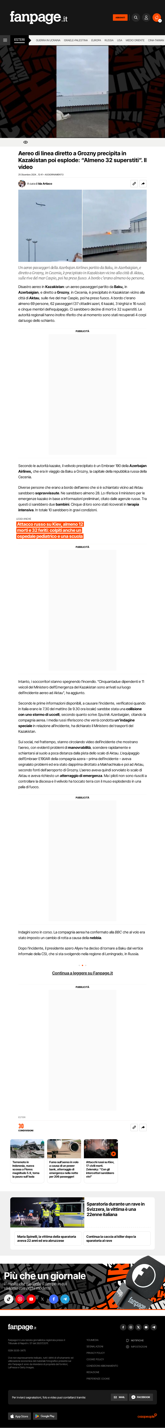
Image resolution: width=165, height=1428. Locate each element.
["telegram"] (65, 1299)
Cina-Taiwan (156, 40)
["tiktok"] (8, 1299)
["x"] (42, 1299)
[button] (143, 183)
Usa (119, 40)
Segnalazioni (95, 1346)
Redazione (93, 1372)
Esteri (19, 40)
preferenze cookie (98, 1378)
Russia (109, 40)
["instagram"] (20, 1299)
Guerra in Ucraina (48, 40)
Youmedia (93, 1340)
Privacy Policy (96, 1352)
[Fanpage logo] (33, 17)
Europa (96, 40)
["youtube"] (31, 1299)
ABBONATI (120, 17)
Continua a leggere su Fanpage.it (82, 973)
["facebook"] (53, 1299)
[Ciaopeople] (147, 1417)
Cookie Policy (95, 1359)
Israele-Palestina (76, 40)
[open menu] (5, 40)
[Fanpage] (22, 1327)
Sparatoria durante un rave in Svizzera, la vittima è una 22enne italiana (116, 1209)
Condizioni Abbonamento (102, 1365)
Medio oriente (135, 40)
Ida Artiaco (45, 183)
